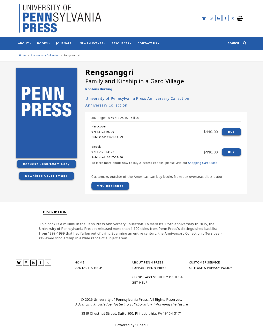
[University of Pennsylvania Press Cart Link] (240, 18)
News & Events (92, 43)
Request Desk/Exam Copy (46, 164)
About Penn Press (147, 262)
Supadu (141, 325)
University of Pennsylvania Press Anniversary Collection (137, 98)
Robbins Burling (98, 89)
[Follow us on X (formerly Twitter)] (233, 18)
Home (23, 55)
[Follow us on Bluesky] (204, 18)
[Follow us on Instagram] (211, 18)
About (23, 43)
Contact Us (147, 43)
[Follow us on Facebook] (226, 18)
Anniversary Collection (45, 55)
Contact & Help (88, 268)
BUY (231, 132)
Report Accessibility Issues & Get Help (157, 279)
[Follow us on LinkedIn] (218, 18)
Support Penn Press (149, 268)
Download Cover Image (46, 176)
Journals (64, 43)
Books (42, 43)
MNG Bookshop (110, 186)
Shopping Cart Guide (203, 163)
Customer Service (204, 262)
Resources (120, 43)
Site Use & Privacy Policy (210, 268)
